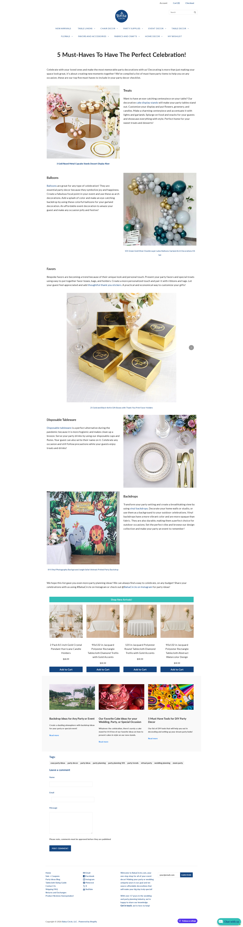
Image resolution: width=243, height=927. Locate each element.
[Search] (195, 12)
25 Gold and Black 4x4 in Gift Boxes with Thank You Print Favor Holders (121, 407)
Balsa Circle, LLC (70, 921)
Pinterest (89, 882)
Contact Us (51, 886)
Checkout (189, 3)
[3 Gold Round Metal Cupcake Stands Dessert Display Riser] (83, 122)
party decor (73, 763)
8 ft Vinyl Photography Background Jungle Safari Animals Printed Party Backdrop (83, 569)
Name (52, 777)
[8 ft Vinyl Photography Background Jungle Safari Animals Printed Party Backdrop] (83, 527)
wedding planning (162, 763)
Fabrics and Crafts (125, 36)
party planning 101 (116, 763)
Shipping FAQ (52, 889)
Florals (65, 36)
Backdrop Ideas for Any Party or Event (72, 718)
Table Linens (85, 28)
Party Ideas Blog (53, 879)
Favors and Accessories (92, 36)
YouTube (89, 889)
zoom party (178, 763)
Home (48, 873)
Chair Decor (107, 28)
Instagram (89, 879)
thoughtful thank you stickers (104, 284)
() (176, 3)
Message (53, 808)
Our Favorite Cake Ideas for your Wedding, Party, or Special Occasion (120, 720)
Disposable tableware (59, 427)
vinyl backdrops (139, 508)
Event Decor (156, 28)
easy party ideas (58, 763)
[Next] (191, 347)
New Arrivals (63, 28)
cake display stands (147, 102)
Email (51, 792)
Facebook (89, 876)
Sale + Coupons (52, 876)
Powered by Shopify (88, 921)
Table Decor (178, 28)
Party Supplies (131, 28)
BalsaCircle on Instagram (138, 586)
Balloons (52, 185)
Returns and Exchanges (56, 892)
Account (163, 3)
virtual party (146, 763)
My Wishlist (175, 36)
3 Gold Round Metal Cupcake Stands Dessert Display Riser (83, 163)
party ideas (85, 763)
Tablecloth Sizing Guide (56, 882)
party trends (132, 763)
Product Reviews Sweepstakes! (60, 896)
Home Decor (152, 36)
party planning (99, 763)
